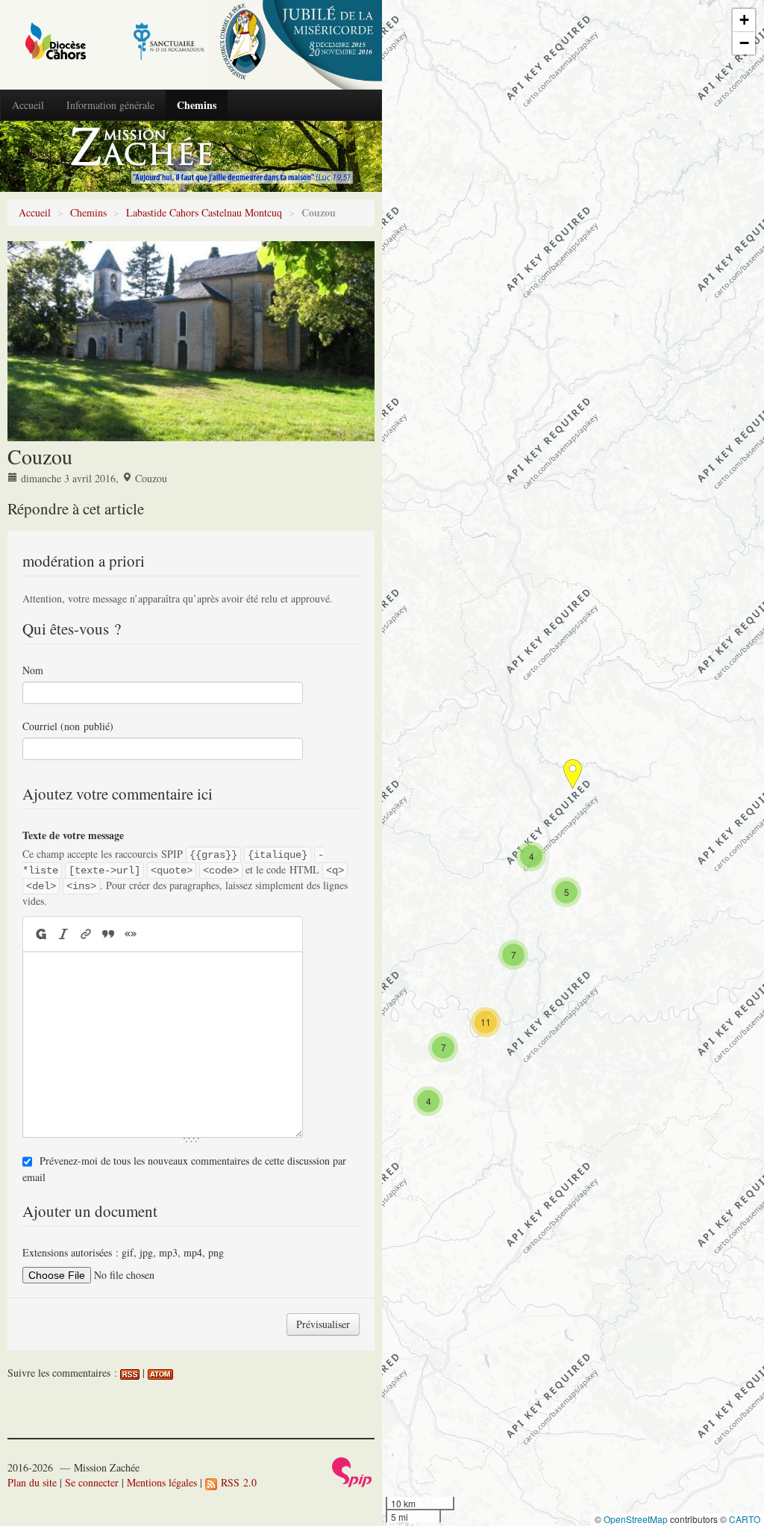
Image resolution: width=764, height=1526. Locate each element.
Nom (32, 670)
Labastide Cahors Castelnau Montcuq (204, 212)
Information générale (110, 105)
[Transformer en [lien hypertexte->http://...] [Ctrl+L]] (86, 933)
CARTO (744, 1519)
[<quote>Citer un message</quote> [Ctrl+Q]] (108, 933)
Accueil (28, 105)
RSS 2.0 (237, 1482)
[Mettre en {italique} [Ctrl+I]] (63, 933)
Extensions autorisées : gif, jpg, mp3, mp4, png (123, 1252)
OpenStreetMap (636, 1519)
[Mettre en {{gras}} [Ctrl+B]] (40, 933)
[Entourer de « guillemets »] (130, 933)
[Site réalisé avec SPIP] (352, 1471)
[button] (428, 1101)
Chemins (196, 105)
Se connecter (92, 1482)
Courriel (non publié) (67, 726)
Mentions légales (162, 1482)
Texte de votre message (73, 835)
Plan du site (32, 1482)
